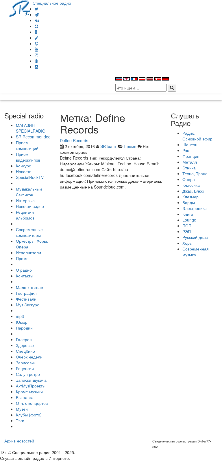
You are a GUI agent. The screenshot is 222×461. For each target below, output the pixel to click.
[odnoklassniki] (36, 32)
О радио (24, 270)
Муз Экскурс (27, 305)
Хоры (187, 243)
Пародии (24, 328)
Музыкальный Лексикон (29, 191)
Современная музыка (195, 251)
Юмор (21, 322)
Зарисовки (26, 362)
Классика (191, 185)
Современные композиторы (29, 232)
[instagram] (36, 55)
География (26, 293)
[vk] (37, 20)
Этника (189, 168)
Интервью (25, 200)
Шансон (189, 144)
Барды (188, 202)
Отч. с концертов (32, 403)
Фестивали (26, 299)
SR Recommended (33, 137)
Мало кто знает (30, 287)
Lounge (189, 220)
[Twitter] (36, 9)
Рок (185, 150)
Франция (190, 156)
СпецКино (25, 351)
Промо (22, 258)
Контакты (24, 276)
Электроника (194, 208)
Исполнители (28, 252)
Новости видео (30, 206)
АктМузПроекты (30, 386)
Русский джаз (195, 237)
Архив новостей (19, 441)
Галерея (24, 339)
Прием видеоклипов (28, 157)
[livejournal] (36, 38)
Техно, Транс (194, 173)
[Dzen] (36, 26)
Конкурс (23, 166)
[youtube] (36, 49)
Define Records (74, 140)
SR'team (108, 146)
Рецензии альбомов (25, 215)
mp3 (20, 316)
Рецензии (25, 368)
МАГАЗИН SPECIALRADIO (30, 128)
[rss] (36, 66)
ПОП (186, 225)
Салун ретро (28, 374)
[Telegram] (37, 14)
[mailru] (36, 43)
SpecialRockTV (30, 177)
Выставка (25, 397)
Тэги (20, 420)
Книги (187, 214)
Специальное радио (52, 3)
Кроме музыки (29, 391)
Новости (24, 171)
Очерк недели (29, 357)
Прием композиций (27, 145)
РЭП (186, 231)
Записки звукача (31, 380)
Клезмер (190, 197)
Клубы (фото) (29, 415)
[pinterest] (36, 61)
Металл (189, 162)
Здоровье (25, 345)
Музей (22, 409)
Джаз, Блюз (193, 191)
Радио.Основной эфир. (198, 136)
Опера (188, 179)
